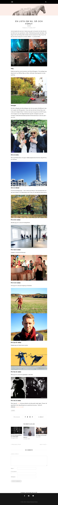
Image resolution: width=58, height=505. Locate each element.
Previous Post (16, 444)
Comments (17, 417)
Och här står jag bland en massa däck (16, 436)
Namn (12, 468)
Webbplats (13, 476)
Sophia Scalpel (19, 407)
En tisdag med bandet (41, 435)
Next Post (43, 444)
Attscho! (25, 437)
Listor (12, 410)
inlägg (18, 403)
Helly (42, 417)
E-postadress (14, 472)
